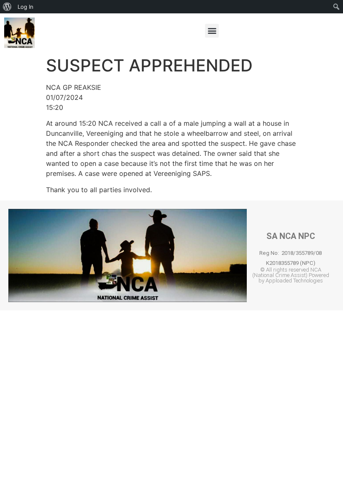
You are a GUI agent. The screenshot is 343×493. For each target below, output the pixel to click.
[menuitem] (7, 6)
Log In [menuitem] (25, 6)
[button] (212, 31)
